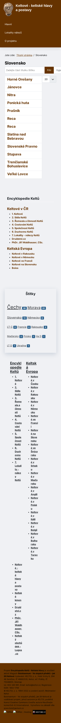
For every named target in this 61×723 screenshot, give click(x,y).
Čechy (14, 307)
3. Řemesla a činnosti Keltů (27, 221)
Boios (15, 267)
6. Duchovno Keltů (22, 231)
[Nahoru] (56, 717)
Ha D (38, 336)
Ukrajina (21, 345)
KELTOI (41, 699)
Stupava (14, 154)
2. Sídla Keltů (19, 217)
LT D (9, 345)
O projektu (11, 40)
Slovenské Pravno (22, 146)
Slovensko (14, 317)
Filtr (49, 70)
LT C (10, 326)
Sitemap (18, 682)
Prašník (13, 110)
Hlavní (8, 24)
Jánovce (14, 87)
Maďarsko (13, 336)
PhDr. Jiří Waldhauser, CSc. (27, 242)
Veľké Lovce (17, 174)
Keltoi (6, 693)
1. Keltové (17, 213)
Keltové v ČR (17, 209)
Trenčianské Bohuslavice (17, 164)
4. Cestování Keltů (22, 224)
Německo (34, 317)
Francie (22, 326)
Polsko (27, 336)
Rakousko (37, 326)
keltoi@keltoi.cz (33, 685)
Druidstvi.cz (19, 238)
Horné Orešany (19, 79)
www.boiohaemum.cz (14, 708)
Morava (34, 307)
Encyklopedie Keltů (16, 367)
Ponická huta (18, 103)
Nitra (11, 95)
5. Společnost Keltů (23, 228)
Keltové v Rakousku (23, 253)
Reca (11, 118)
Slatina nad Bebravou (16, 136)
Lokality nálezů (13, 32)
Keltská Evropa (19, 248)
